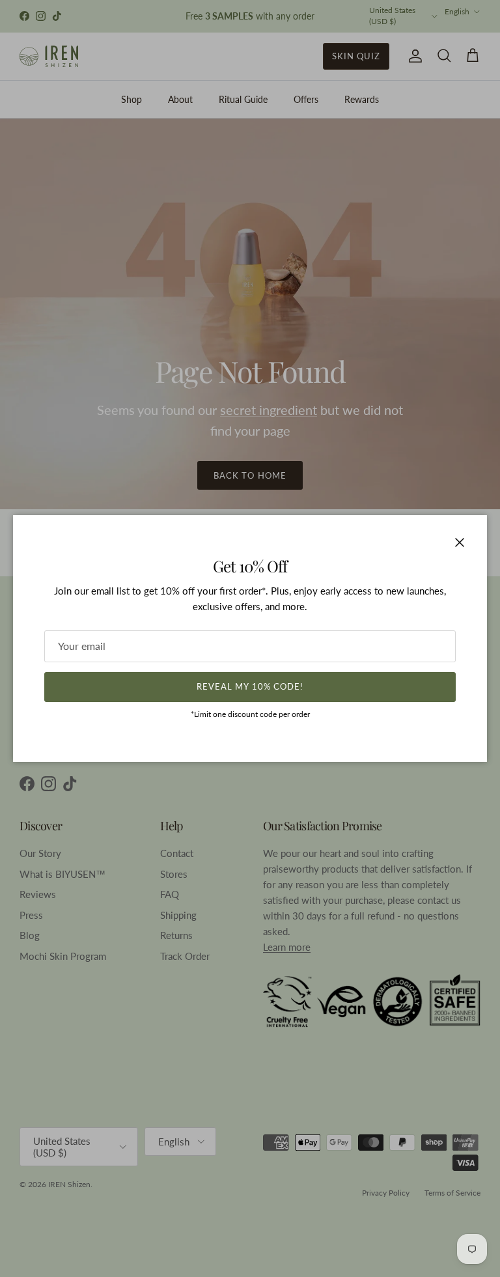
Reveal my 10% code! (250, 686)
